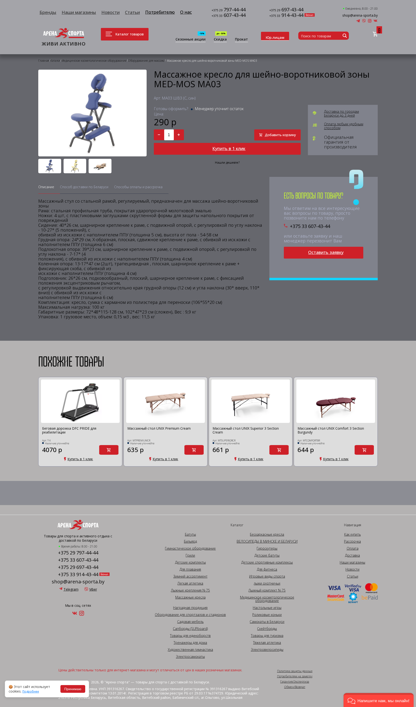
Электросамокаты (190, 656)
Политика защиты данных (294, 671)
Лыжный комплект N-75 (267, 590)
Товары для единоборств (190, 635)
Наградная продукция (190, 607)
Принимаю (72, 689)
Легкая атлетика (190, 583)
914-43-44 (286, 15)
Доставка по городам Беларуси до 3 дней (341, 113)
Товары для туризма (267, 635)
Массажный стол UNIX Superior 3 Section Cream (246, 430)
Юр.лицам (275, 37)
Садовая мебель (190, 621)
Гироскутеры (267, 548)
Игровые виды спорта (267, 576)
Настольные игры (267, 607)
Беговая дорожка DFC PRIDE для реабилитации (69, 430)
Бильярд (190, 541)
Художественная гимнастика (190, 649)
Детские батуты (267, 555)
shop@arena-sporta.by (360, 15)
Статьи (132, 12)
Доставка (352, 555)
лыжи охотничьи (267, 583)
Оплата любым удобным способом (343, 126)
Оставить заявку (326, 252)
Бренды (47, 12)
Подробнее (30, 691)
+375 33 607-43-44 (310, 226)
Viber (93, 589)
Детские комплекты (190, 562)
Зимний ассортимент (190, 576)
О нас (186, 12)
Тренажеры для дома (190, 642)
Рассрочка (352, 541)
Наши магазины (79, 12)
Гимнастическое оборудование (190, 548)
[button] (379, 700)
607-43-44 (229, 15)
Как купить (352, 534)
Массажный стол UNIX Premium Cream (159, 429)
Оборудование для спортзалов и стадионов (190, 614)
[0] (375, 34)
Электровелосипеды (267, 649)
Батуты (190, 534)
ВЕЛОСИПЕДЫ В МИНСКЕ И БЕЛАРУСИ (267, 541)
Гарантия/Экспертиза (294, 681)
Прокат (241, 39)
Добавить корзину (280, 135)
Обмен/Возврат (294, 687)
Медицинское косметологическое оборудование (267, 599)
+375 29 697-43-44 (78, 567)
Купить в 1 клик (228, 148)
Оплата (352, 548)
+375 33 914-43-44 (78, 574)
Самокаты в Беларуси (267, 621)
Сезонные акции (191, 39)
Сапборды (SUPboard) (190, 628)
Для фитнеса (267, 569)
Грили (190, 555)
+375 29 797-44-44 (78, 552)
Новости (110, 12)
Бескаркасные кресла (267, 534)
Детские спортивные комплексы (267, 562)
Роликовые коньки (267, 614)
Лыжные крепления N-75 (190, 590)
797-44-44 (229, 10)
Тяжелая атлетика (267, 642)
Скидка (220, 39)
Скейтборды (267, 628)
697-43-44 (286, 10)
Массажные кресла (190, 597)
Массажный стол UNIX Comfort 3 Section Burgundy (331, 430)
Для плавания (190, 569)
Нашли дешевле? (227, 162)
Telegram (71, 589)
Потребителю (160, 12)
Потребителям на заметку (294, 676)
